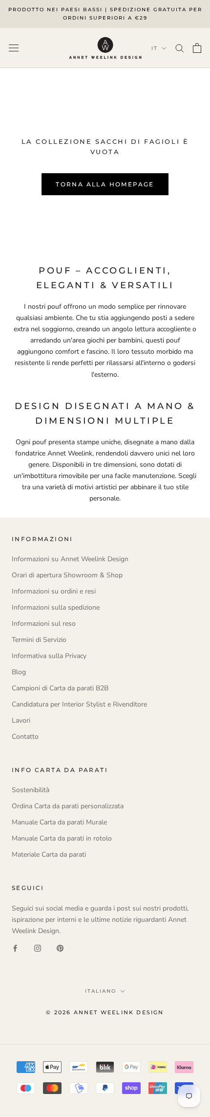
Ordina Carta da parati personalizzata (68, 806)
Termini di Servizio (39, 639)
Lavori (21, 720)
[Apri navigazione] (14, 47)
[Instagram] (37, 947)
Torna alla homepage (105, 184)
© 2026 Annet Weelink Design (105, 1012)
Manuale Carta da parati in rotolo (62, 838)
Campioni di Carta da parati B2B (60, 688)
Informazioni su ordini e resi (54, 591)
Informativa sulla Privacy (49, 656)
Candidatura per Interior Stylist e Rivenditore (79, 704)
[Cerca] (179, 48)
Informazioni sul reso (44, 623)
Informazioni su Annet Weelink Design (70, 559)
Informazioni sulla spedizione (56, 607)
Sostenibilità (30, 790)
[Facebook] (15, 947)
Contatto (25, 736)
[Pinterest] (60, 947)
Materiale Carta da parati (49, 854)
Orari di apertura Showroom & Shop (67, 575)
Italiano (100, 991)
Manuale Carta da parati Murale (59, 822)
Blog (19, 672)
